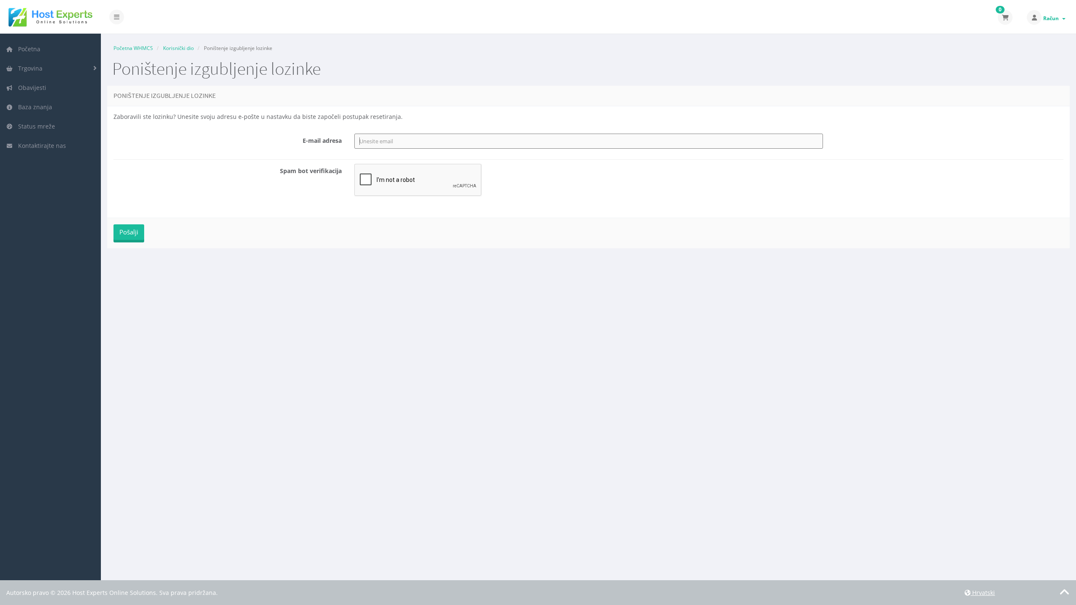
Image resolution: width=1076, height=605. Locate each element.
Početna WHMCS (133, 48)
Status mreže (35, 126)
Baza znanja (33, 107)
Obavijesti (30, 88)
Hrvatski (983, 593)
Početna (27, 49)
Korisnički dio (178, 48)
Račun (1052, 18)
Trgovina (28, 68)
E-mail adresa (322, 141)
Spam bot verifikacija (311, 171)
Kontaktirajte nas (40, 146)
